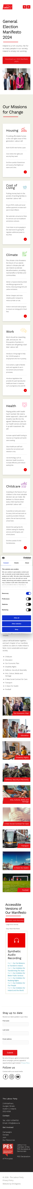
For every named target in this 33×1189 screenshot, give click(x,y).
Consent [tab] (6, 563)
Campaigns (7, 1132)
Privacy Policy (25, 1063)
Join (4, 1137)
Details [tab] (16, 563)
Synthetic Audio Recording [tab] (14, 920)
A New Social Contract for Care (16, 679)
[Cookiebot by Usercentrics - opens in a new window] (23, 558)
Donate (6, 1135)
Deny (16, 629)
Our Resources (9, 1140)
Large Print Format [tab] (12, 924)
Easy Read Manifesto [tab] (13, 928)
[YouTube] (17, 1077)
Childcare (8, 657)
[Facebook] (5, 1077)
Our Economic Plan (12, 663)
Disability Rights (10, 667)
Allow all (16, 618)
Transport (8, 683)
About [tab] (27, 563)
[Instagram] (11, 1077)
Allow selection (16, 623)
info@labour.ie (14, 1123)
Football (8, 689)
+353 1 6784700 (12, 1120)
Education (8, 660)
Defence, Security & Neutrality (16, 670)
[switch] (28, 598)
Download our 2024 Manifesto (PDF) (16, 60)
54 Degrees (16, 1184)
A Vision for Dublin (11, 686)
